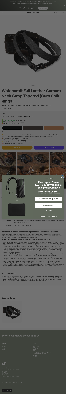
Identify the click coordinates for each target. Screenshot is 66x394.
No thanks (49, 210)
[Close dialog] (62, 176)
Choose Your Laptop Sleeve (48, 199)
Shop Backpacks (48, 205)
